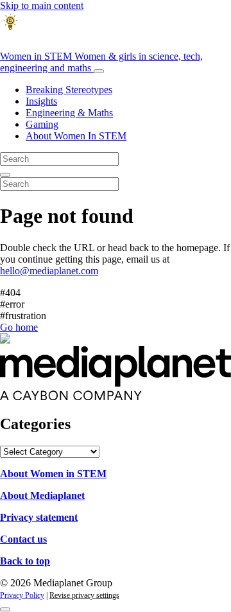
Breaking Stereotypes (69, 89)
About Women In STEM (76, 135)
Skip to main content (41, 5)
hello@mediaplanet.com (49, 270)
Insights (41, 101)
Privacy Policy (22, 595)
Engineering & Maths (69, 112)
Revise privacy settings (84, 595)
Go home (19, 327)
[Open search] (5, 175)
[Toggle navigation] (99, 71)
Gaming (42, 124)
